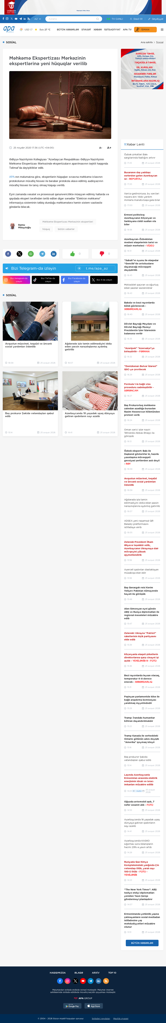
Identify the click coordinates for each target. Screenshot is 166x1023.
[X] (11, 19)
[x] (75, 981)
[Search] (97, 19)
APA (11, 176)
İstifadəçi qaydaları (101, 1018)
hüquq (46, 229)
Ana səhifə (147, 42)
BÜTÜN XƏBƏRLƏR (68, 29)
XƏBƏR (98, 29)
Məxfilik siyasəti (120, 1018)
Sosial (159, 42)
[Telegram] (20, 19)
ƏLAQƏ (78, 972)
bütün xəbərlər (66, 229)
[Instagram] (7, 19)
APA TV (127, 29)
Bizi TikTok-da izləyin (48, 280)
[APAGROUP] (83, 998)
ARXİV (96, 972)
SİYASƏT (86, 29)
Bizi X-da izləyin (104, 280)
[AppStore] (93, 1006)
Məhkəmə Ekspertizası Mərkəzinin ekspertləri (67, 221)
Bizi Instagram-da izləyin (18, 280)
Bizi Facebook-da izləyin (76, 280)
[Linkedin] (25, 19)
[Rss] (29, 19)
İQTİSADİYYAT (112, 29)
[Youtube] (16, 19)
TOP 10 (112, 972)
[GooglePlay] (72, 1006)
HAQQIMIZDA (58, 972)
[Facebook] (3, 19)
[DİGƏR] (161, 29)
